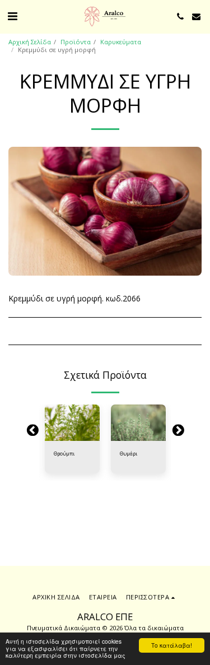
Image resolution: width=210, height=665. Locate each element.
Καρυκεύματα (120, 42)
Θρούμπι (64, 453)
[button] (12, 15)
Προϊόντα (75, 42)
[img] (72, 422)
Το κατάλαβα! (171, 645)
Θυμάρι (128, 453)
